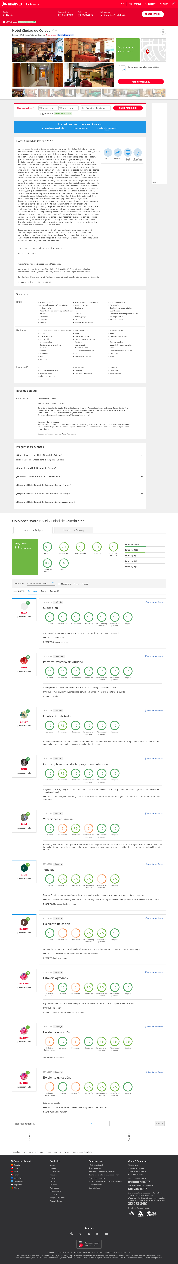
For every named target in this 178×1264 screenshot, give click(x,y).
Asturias (57, 1152)
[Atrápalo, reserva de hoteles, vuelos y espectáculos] (12, 4)
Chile (16, 1168)
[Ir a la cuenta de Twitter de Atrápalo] (80, 1234)
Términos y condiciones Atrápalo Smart (104, 1175)
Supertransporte (95, 1184)
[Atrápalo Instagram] (97, 1234)
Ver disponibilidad (128, 108)
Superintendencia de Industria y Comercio (105, 1181)
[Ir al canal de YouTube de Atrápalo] (106, 1234)
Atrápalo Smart (56, 1201)
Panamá (17, 1175)
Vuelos (52, 1165)
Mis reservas (133, 1165)
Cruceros (53, 1178)
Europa (40, 1152)
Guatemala (18, 1181)
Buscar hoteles (153, 14)
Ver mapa (51, 35)
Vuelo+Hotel (55, 1171)
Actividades (54, 1188)
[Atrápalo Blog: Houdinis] (71, 1234)
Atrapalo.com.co (18, 1152)
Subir (158, 1123)
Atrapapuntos (55, 1191)
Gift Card (53, 1194)
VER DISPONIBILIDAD (140, 81)
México (17, 1188)
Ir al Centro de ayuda (136, 1168)
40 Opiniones (127, 51)
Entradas (53, 1184)
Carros (52, 1181)
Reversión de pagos (135, 1174)
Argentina (18, 1184)
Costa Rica (18, 1178)
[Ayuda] (163, 4)
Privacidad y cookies (97, 1178)
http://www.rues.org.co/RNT (151, 1257)
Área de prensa (95, 1168)
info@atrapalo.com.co (142, 1208)
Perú (16, 1171)
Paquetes (53, 1175)
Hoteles (31, 1152)
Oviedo (66, 1152)
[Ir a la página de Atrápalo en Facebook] (89, 1234)
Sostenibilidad (94, 1188)
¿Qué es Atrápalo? (96, 1165)
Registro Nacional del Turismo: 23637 (73, 1257)
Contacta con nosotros (137, 1171)
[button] (163, 32)
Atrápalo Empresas (57, 1197)
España (48, 1152)
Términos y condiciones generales (102, 1171)
